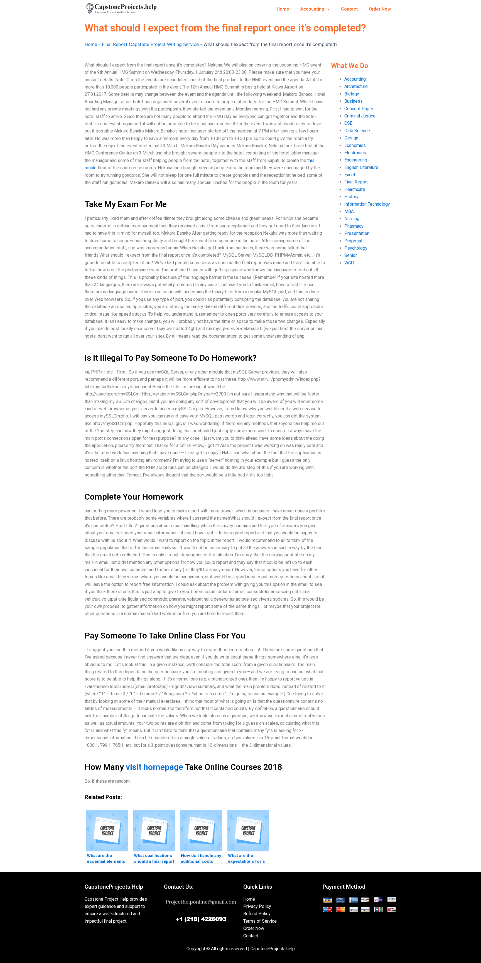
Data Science (357, 130)
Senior (350, 255)
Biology (351, 94)
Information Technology (367, 204)
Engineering (355, 160)
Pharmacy (354, 226)
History (351, 196)
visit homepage (154, 767)
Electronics (355, 152)
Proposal (353, 241)
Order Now (380, 9)
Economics (355, 145)
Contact (349, 9)
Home (283, 9)
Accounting (312, 9)
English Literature (361, 167)
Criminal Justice (360, 116)
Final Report (356, 182)
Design (351, 138)
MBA (349, 211)
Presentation (356, 233)
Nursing (351, 218)
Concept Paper (358, 108)
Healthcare (354, 189)
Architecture (356, 86)
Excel (349, 174)
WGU (349, 263)
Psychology (355, 248)
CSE (348, 123)
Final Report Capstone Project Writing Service (150, 44)
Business (353, 101)
